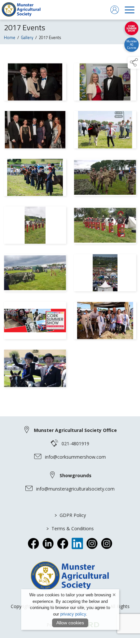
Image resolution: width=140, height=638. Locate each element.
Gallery (27, 37)
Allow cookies (70, 622)
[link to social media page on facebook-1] (62, 543)
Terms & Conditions (70, 528)
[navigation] (129, 10)
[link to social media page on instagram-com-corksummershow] (106, 543)
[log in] (114, 10)
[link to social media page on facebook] (33, 543)
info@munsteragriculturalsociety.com (75, 489)
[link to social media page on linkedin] (48, 543)
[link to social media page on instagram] (92, 543)
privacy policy (73, 614)
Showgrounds (75, 475)
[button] (134, 63)
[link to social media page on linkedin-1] (77, 543)
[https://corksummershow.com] (131, 28)
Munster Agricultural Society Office (75, 430)
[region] (70, 226)
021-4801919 (75, 443)
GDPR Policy (70, 515)
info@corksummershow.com (75, 457)
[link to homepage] (21, 10)
